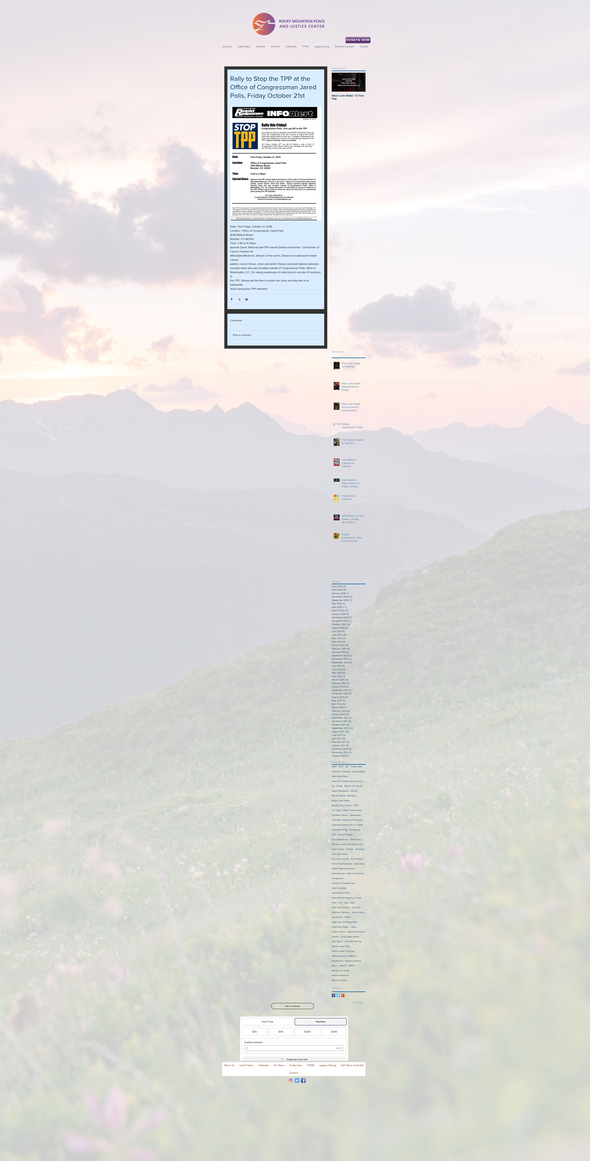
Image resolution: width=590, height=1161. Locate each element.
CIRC (356, 805)
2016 (340, 766)
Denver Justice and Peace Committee (349, 844)
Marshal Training (353, 941)
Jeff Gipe (356, 907)
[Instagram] (290, 1080)
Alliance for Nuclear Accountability (348, 771)
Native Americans (340, 975)
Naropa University (340, 970)
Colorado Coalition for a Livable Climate (349, 824)
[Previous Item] (336, 82)
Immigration (337, 878)
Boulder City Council (342, 805)
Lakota (335, 936)
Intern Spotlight (339, 888)
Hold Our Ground (355, 873)
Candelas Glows (340, 815)
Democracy (356, 839)
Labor (353, 927)
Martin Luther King (341, 946)
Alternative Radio (340, 776)
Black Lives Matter (341, 800)
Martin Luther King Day (343, 951)
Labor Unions (338, 931)
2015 (334, 766)
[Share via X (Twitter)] (239, 299)
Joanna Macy (358, 912)
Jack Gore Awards (341, 907)
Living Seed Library (349, 936)
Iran (340, 902)
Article (339, 786)
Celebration (355, 815)
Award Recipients (340, 790)
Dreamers (360, 849)
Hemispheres (338, 873)
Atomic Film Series (353, 786)
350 (347, 766)
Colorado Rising (339, 829)
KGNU (348, 917)
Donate (349, 849)
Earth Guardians (340, 854)
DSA (334, 834)
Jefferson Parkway (341, 912)
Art (333, 786)
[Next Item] (360, 82)
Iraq (346, 902)
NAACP (343, 965)
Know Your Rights (340, 927)
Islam (352, 902)
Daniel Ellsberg (345, 834)
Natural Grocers (339, 980)
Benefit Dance (339, 795)
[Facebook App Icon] (303, 1080)
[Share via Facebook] (231, 299)
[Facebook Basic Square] (333, 995)
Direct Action (338, 849)
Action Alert (356, 766)
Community (354, 829)
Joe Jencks (337, 917)
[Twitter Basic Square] (338, 995)
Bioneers (351, 795)
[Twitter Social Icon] (297, 1080)
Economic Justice (340, 858)
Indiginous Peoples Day (343, 883)
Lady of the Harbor (356, 931)
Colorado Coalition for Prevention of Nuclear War (349, 820)
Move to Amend (353, 960)
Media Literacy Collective (344, 956)
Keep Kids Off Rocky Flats (344, 922)
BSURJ (354, 790)
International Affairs (341, 892)
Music (335, 965)
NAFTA (351, 965)
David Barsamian (340, 839)
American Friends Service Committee (349, 781)
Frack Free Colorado (342, 863)
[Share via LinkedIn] (246, 299)
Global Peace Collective (343, 868)
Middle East (337, 960)
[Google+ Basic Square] (342, 995)
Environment (357, 858)
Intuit (334, 902)
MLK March (337, 941)
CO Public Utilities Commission (347, 810)
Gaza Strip (359, 863)
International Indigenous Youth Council (349, 897)
